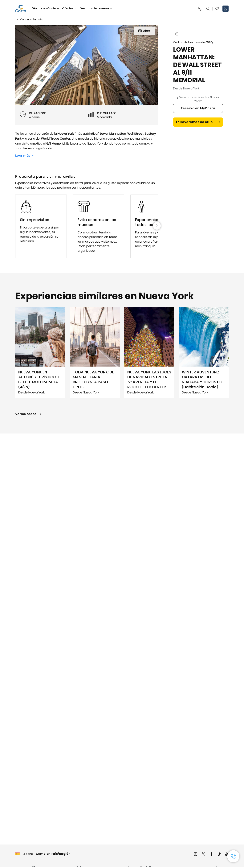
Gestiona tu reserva (94, 8)
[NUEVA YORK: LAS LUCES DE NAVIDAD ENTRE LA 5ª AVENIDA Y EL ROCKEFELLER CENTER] (149, 352)
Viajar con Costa (44, 8)
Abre (146, 31)
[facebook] (211, 854)
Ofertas (68, 8)
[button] (217, 8)
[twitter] (203, 854)
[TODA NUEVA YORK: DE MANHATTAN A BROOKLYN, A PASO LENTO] (95, 352)
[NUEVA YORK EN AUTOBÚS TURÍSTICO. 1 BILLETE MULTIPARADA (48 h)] (40, 352)
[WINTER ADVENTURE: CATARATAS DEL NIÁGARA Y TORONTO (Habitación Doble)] (204, 352)
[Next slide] (157, 226)
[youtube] (227, 854)
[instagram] (195, 854)
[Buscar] (208, 8)
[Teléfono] (199, 8)
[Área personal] (225, 8)
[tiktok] (219, 854)
